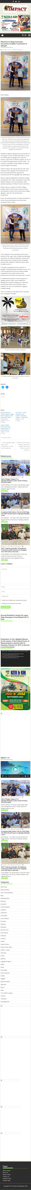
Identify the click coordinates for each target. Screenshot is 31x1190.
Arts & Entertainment (7, 892)
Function (3, 938)
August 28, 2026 (6, 477)
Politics (3, 976)
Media (2, 964)
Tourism (3, 996)
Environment (4, 933)
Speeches (3, 984)
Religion (3, 978)
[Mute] (25, 776)
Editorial (3, 924)
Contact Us (6, 1176)
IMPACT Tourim (5, 950)
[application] (15, 658)
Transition (3, 999)
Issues (3, 956)
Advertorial (4, 887)
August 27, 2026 (6, 510)
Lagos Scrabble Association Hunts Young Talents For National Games (6, 427)
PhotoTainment (5, 973)
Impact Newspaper (18, 49)
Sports (9, 437)
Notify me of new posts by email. (11, 603)
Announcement (5, 890)
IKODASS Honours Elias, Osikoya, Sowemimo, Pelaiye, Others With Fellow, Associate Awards (23, 446)
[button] (16, 9)
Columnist (3, 910)
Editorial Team (7, 1178)
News (6, 437)
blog (3, 437)
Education (3, 927)
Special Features (5, 981)
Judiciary (3, 958)
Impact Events (5, 944)
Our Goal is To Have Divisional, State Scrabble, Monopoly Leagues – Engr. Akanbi (22, 415)
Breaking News (5, 898)
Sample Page (6, 1180)
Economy (3, 921)
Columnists (4, 912)
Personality (4, 970)
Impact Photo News (6, 947)
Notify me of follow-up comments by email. (14, 600)
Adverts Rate (6, 1174)
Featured (3, 935)
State (2, 990)
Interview (3, 953)
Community (4, 915)
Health (3, 941)
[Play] (3, 776)
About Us (5, 1172)
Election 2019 (5, 930)
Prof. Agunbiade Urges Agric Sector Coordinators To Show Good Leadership (8, 445)
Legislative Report (6, 961)
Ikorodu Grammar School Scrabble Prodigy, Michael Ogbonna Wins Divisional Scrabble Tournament (7, 416)
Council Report (5, 918)
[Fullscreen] (28, 776)
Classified (3, 904)
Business (3, 901)
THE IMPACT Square (7, 993)
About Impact (6, 1170)
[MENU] (29, 35)
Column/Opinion (5, 907)
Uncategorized (5, 1001)
